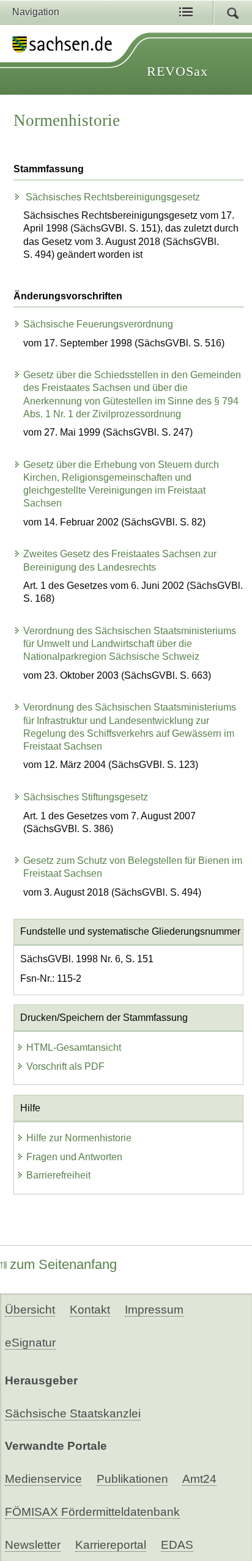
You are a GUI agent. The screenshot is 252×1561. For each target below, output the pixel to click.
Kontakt (90, 1309)
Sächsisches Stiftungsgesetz (85, 797)
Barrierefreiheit (58, 1175)
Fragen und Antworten (74, 1157)
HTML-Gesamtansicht (73, 1047)
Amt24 (199, 1478)
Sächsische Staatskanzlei (73, 1413)
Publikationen (132, 1478)
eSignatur (30, 1342)
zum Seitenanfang (63, 1264)
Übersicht (30, 1309)
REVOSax (177, 71)
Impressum (154, 1309)
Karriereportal (110, 1544)
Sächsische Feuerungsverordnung (98, 324)
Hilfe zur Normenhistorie (79, 1138)
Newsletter (33, 1544)
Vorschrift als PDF (65, 1066)
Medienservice (43, 1478)
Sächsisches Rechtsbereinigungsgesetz (111, 197)
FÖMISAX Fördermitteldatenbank (92, 1511)
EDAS (177, 1544)
